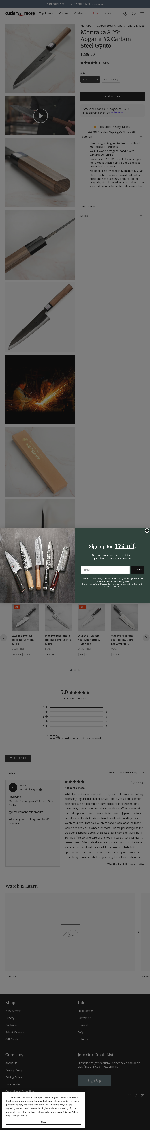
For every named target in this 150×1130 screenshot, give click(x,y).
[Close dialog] (147, 530)
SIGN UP (137, 569)
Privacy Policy (70, 1112)
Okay (43, 1122)
